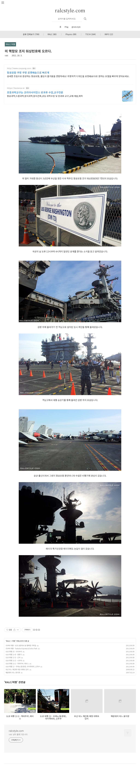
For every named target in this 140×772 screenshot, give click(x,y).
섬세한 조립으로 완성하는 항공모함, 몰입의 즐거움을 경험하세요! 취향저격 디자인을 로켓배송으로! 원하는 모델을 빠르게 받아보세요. (68, 76)
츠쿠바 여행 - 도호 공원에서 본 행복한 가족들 (21, 645)
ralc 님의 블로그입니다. (18, 734)
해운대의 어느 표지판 (13, 672)
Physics (70, 34)
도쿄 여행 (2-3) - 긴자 (13, 657)
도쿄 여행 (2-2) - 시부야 (14, 660)
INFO (109, 34)
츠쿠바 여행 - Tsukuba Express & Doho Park (21, 648)
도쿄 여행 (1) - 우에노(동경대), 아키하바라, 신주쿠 (23, 666)
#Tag (66, 27)
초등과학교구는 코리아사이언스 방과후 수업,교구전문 (35, 92)
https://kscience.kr (16, 88)
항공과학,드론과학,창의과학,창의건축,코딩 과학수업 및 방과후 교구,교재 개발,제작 (45, 95)
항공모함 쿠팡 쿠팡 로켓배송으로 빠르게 (28, 72)
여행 (13, 641)
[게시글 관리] (18, 630)
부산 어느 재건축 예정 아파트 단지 (17, 669)
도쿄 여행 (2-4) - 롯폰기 (14, 654)
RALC (52, 34)
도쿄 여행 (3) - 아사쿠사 (14, 651)
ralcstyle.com (70, 10)
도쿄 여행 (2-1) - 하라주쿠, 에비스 (17, 663)
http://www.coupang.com (19, 68)
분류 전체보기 (31, 34)
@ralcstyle (76, 27)
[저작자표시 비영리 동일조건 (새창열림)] (36, 630)
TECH (90, 34)
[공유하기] (14, 630)
